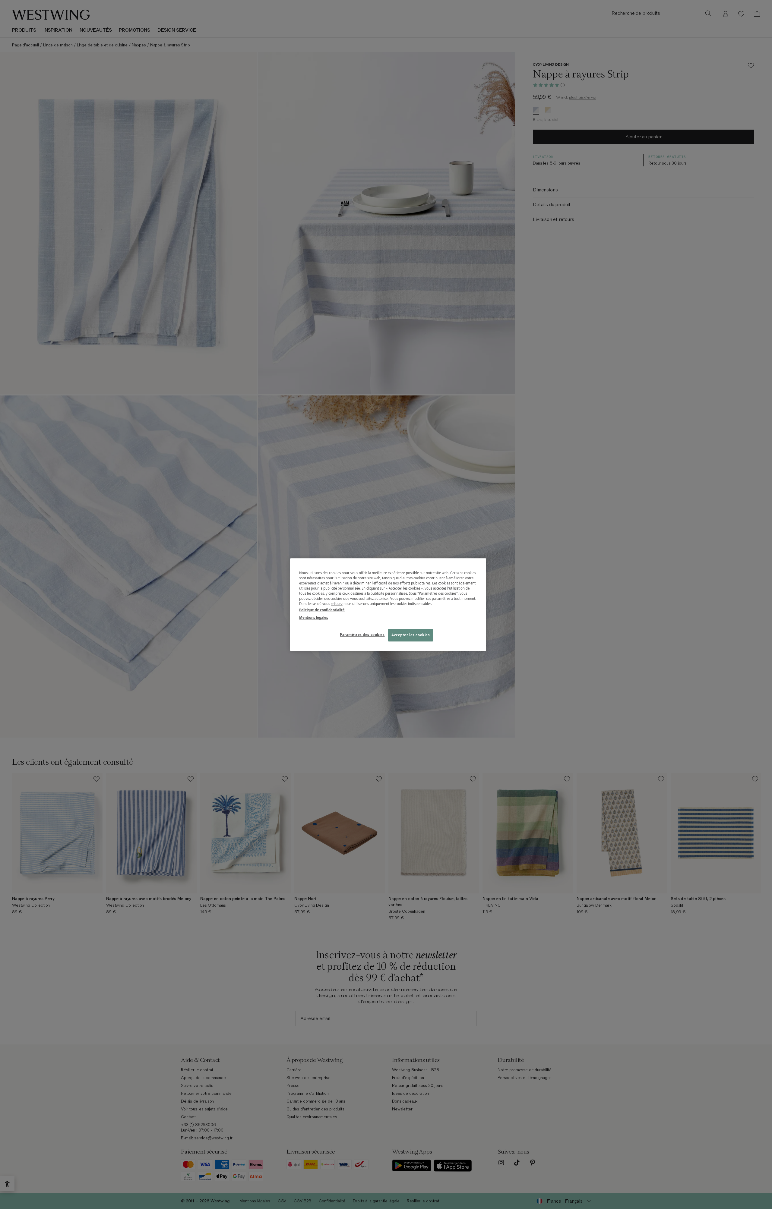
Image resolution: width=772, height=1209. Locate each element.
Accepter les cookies (410, 635)
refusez (337, 603)
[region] (388, 604)
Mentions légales (313, 617)
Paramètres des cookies (362, 634)
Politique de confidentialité (322, 610)
